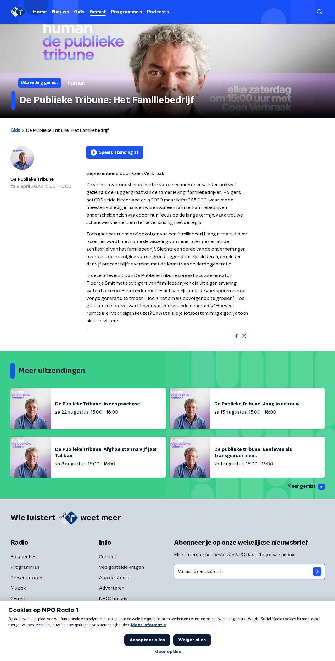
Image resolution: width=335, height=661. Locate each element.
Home (40, 12)
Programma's (126, 12)
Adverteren (111, 588)
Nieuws (60, 12)
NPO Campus (113, 598)
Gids (79, 12)
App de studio (114, 577)
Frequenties (23, 557)
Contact (107, 557)
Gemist (98, 12)
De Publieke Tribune (32, 179)
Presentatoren (26, 577)
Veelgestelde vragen (121, 567)
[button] (319, 12)
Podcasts (158, 12)
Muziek (18, 588)
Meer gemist (301, 486)
